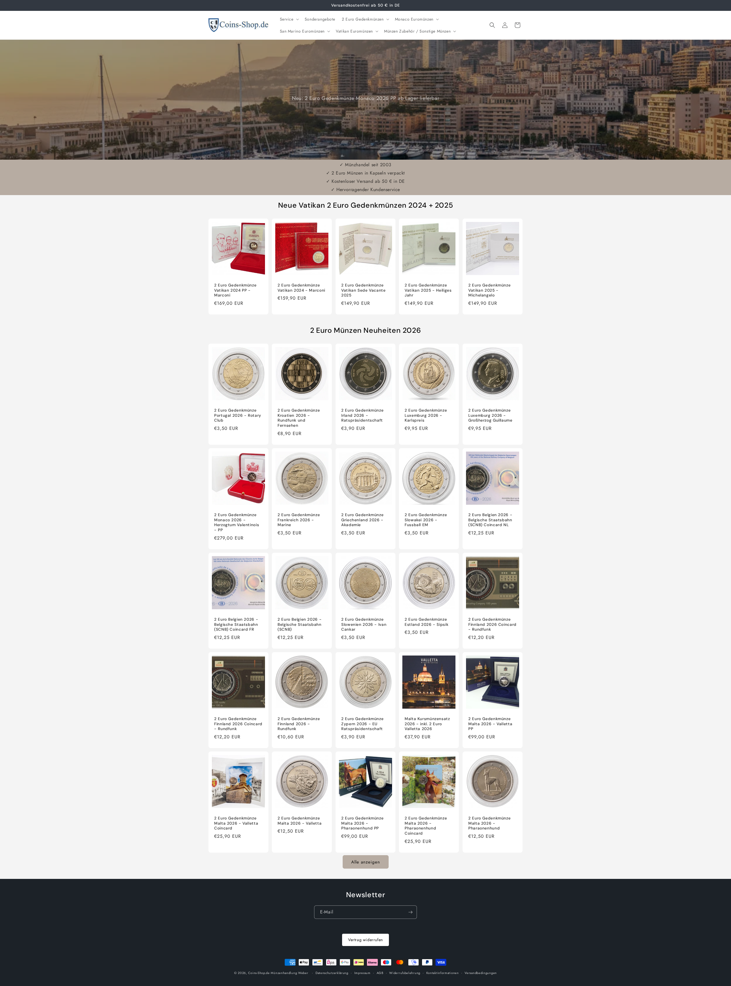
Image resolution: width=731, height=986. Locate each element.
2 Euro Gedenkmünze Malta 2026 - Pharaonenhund (489, 823)
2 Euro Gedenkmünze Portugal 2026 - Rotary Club (237, 415)
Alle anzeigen (365, 862)
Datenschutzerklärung (332, 973)
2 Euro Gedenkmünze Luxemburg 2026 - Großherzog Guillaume (490, 415)
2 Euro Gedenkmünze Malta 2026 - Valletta (300, 821)
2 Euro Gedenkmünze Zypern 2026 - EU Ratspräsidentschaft (362, 723)
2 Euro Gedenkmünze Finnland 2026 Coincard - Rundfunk (492, 624)
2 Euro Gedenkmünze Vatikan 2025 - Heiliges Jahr (428, 290)
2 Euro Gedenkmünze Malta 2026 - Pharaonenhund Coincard (426, 826)
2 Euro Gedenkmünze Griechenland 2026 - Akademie (362, 519)
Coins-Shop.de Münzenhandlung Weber (278, 973)
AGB (380, 973)
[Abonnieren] (410, 912)
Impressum (362, 973)
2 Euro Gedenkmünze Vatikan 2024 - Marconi (301, 288)
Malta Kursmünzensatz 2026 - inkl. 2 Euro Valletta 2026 (427, 723)
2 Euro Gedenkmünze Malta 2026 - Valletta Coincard (236, 823)
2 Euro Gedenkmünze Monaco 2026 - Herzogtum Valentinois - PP (236, 522)
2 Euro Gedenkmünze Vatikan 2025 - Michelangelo (489, 290)
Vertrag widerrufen (365, 940)
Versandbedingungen (481, 973)
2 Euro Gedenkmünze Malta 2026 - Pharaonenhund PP (362, 823)
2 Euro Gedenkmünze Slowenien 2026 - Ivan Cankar (363, 624)
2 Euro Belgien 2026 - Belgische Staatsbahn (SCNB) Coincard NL (490, 519)
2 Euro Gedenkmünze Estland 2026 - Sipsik (426, 622)
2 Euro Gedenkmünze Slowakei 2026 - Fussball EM (426, 519)
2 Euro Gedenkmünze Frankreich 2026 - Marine (299, 519)
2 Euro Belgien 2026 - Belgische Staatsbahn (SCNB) (300, 624)
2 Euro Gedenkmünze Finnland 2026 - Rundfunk (299, 723)
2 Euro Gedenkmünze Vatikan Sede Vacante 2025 (363, 290)
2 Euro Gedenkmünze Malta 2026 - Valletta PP (490, 723)
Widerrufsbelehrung (404, 973)
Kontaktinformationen (442, 973)
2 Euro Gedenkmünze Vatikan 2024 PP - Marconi (235, 290)
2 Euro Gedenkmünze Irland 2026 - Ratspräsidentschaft (362, 415)
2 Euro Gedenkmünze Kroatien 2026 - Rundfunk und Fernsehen (299, 418)
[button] (288, 19)
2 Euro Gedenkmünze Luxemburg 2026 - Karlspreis (426, 415)
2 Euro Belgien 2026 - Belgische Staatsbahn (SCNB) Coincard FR (236, 624)
